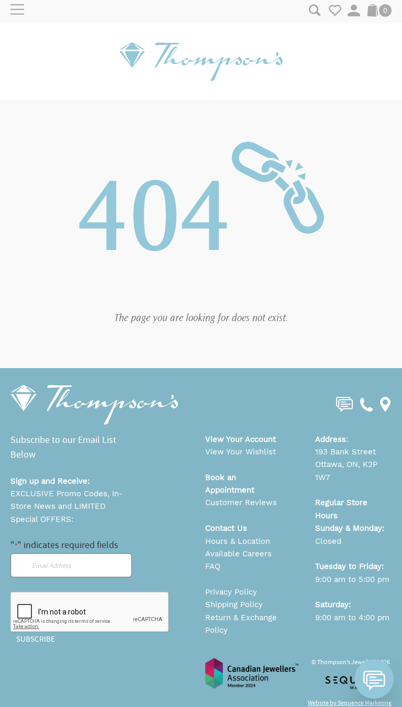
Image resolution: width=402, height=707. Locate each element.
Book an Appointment (229, 484)
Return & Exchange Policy (241, 624)
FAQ (212, 566)
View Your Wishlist (240, 452)
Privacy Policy (231, 592)
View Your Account (240, 439)
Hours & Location (237, 541)
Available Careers (238, 553)
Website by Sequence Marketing (350, 703)
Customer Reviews (241, 502)
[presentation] (90, 612)
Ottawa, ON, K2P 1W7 (346, 471)
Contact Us (226, 528)
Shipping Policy (234, 604)
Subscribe (35, 639)
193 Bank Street (345, 452)
